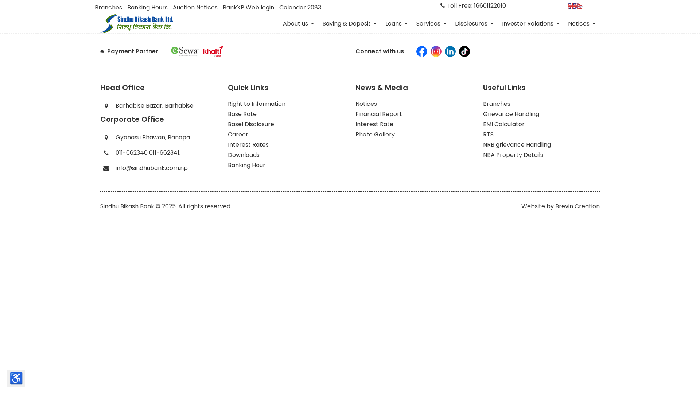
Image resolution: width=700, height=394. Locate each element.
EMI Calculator (504, 124)
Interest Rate (374, 124)
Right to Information (256, 104)
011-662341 (164, 152)
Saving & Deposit (347, 23)
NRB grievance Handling (517, 144)
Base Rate (242, 114)
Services (429, 23)
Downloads (244, 155)
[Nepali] (582, 5)
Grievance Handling (511, 114)
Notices (579, 23)
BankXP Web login (248, 8)
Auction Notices (195, 8)
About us (296, 23)
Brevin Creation (577, 206)
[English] (573, 5)
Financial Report (378, 114)
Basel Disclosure (251, 124)
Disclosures (472, 23)
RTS (488, 134)
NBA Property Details (513, 155)
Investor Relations (528, 23)
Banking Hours (147, 8)
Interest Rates (248, 144)
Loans (394, 23)
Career (238, 134)
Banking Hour (246, 165)
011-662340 (132, 152)
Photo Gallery (375, 134)
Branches (108, 8)
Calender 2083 (300, 8)
